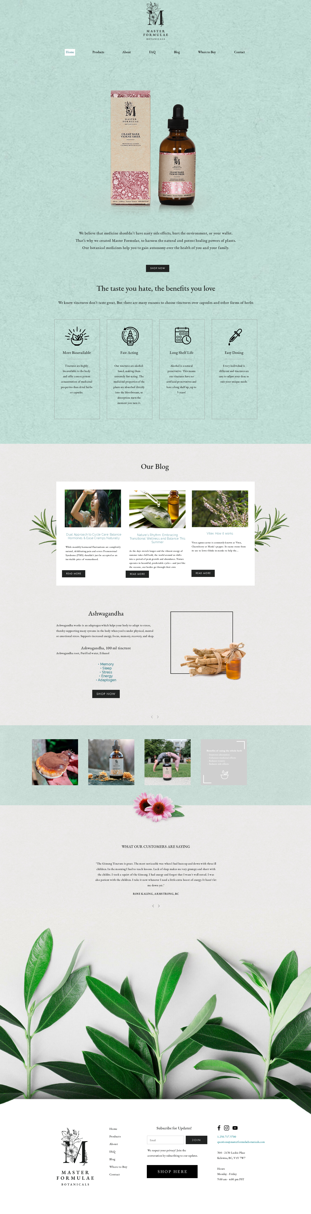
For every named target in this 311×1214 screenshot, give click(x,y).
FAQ (152, 52)
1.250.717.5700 (226, 1137)
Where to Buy (207, 52)
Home (70, 52)
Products (98, 52)
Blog (177, 52)
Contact (239, 52)
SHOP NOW (106, 694)
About (126, 52)
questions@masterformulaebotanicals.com (241, 1142)
